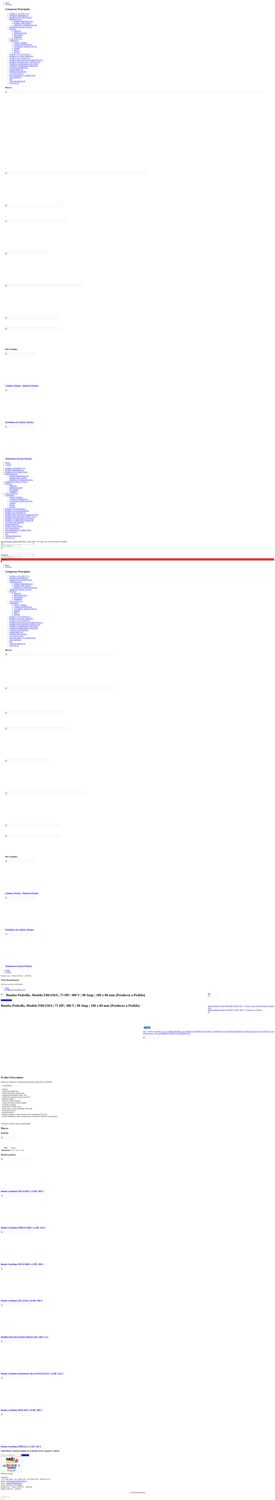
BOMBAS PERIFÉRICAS (18, 16)
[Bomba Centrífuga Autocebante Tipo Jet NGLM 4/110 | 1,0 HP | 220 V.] (16, 1342)
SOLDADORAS (15, 77)
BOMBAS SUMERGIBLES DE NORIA (23, 64)
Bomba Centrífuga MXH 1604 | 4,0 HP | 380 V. (21, 1410)
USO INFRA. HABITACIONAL (25, 46)
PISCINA (12, 29)
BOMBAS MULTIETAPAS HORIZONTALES (26, 60)
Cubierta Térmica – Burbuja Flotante (21, 386)
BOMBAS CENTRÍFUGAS (19, 14)
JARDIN (17, 48)
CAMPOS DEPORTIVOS (23, 45)
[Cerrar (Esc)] (2, 1496)
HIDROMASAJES (20, 33)
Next (209, 1008)
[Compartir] (4, 1496)
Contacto (8, 465)
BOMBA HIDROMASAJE (23, 21)
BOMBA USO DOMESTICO (19, 54)
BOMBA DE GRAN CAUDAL (20, 27)
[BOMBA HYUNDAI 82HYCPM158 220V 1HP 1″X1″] (16, 1305)
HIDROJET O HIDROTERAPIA (25, 25)
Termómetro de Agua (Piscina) (18, 458)
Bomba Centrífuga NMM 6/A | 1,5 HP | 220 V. (21, 1446)
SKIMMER (18, 37)
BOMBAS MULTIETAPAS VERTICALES (24, 62)
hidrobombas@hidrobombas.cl (16, 1481)
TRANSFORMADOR (17, 81)
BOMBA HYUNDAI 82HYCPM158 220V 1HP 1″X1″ (25, 1337)
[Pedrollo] (151, 1038)
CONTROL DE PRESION (18, 68)
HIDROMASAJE (15, 19)
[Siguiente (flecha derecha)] (4, 1498)
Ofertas (7, 463)
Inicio (7, 3)
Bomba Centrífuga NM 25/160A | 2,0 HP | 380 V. (22, 1191)
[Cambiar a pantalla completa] (6, 1496)
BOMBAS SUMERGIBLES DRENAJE (23, 66)
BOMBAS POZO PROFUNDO (20, 17)
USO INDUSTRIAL (16, 74)
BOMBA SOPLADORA (22, 23)
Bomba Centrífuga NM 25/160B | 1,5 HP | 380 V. (22, 1264)
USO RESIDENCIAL (182, 1033)
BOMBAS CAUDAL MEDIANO (21, 56)
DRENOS (17, 31)
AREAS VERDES (20, 43)
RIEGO (16, 50)
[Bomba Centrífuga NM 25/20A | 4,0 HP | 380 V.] (16, 1269)
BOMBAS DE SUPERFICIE (19, 58)
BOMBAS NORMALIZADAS (247, 1032)
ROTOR (17, 52)
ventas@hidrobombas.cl (14, 1483)
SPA (11, 79)
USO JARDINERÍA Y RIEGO (164, 1033)
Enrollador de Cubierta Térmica (19, 422)
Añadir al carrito (6, 1000)
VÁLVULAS (14, 83)
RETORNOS (18, 35)
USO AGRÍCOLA (15, 39)
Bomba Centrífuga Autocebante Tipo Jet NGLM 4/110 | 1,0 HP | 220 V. (32, 1373)
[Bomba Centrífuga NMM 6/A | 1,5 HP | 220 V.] (16, 1415)
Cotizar (147, 1028)
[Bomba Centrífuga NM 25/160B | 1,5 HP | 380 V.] (16, 1232)
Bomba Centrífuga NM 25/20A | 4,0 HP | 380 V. (22, 1300)
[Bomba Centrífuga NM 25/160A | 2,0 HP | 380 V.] (16, 1159)
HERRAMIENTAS (16, 70)
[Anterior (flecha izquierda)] (2, 1498)
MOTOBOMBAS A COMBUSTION (22, 75)
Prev (209, 993)
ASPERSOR (13, 41)
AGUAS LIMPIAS (167, 1032)
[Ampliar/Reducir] (8, 1496)
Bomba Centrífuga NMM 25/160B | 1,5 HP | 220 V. (23, 1227)
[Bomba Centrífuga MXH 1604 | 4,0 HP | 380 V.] (16, 1378)
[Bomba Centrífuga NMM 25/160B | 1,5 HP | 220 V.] (16, 1196)
